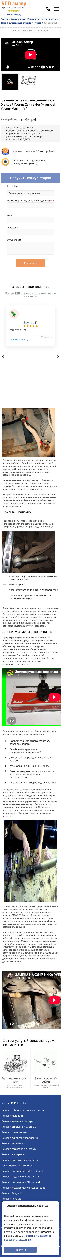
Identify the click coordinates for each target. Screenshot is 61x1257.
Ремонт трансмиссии (14, 1132)
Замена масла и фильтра (17, 1121)
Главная (4, 19)
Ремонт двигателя (13, 1143)
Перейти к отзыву (18, 339)
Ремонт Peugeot (11, 1193)
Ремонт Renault (11, 1198)
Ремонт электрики (13, 1154)
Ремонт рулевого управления (41, 19)
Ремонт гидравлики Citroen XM (21, 1182)
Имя (10, 215)
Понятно (20, 1249)
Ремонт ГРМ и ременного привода (23, 1110)
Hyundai (37, 23)
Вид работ (12, 186)
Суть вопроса (14, 239)
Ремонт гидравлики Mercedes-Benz (23, 1187)
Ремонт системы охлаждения (20, 1159)
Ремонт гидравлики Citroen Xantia (23, 1171)
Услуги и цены (18, 19)
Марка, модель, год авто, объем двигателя (30, 200)
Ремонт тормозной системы (19, 1148)
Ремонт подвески (12, 1115)
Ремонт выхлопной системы (19, 1126)
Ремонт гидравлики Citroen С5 (20, 1176)
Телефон (12, 227)
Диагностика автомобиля (17, 1165)
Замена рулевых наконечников (16, 23)
